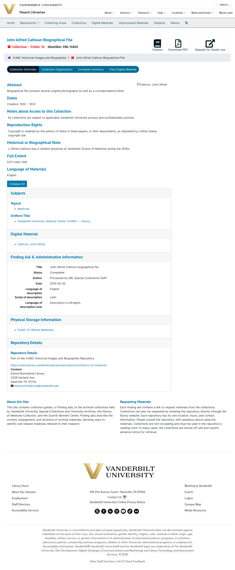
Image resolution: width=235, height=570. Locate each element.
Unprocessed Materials (133, 23)
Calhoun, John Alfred (31, 244)
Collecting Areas (55, 23)
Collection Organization (57, 69)
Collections (79, 23)
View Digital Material (122, 69)
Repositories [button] (28, 23)
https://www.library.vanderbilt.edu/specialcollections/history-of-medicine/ (59, 365)
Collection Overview (23, 69)
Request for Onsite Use (211, 49)
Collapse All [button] (17, 184)
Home (11, 23)
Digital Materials (102, 23)
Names (175, 23)
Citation (157, 49)
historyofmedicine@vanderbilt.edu (36, 385)
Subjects (159, 23)
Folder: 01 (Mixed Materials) (36, 330)
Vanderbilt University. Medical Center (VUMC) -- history (54, 221)
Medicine (23, 208)
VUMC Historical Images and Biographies (39, 57)
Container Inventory (91, 69)
